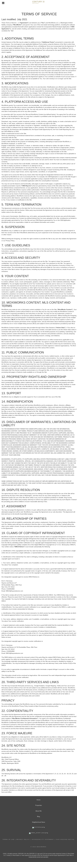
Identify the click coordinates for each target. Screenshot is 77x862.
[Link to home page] (38, 3)
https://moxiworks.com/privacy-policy (46, 706)
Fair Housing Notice (65, 839)
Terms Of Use (9, 839)
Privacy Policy (23, 839)
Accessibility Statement (43, 839)
